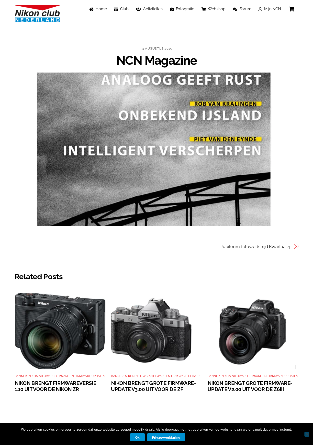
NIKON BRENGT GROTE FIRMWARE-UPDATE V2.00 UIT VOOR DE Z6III (250, 386)
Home (101, 9)
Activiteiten (152, 9)
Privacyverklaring (166, 437)
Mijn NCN (272, 9)
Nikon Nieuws (40, 376)
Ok (137, 437)
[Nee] (306, 434)
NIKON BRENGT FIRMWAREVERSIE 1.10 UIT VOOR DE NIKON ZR (55, 386)
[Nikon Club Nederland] (37, 20)
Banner (21, 376)
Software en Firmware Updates (79, 376)
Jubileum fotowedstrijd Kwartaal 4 (255, 246)
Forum (244, 9)
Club (124, 9)
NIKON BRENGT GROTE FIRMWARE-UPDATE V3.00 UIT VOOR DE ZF (153, 386)
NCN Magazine (156, 60)
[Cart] (291, 9)
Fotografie (184, 9)
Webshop (216, 9)
